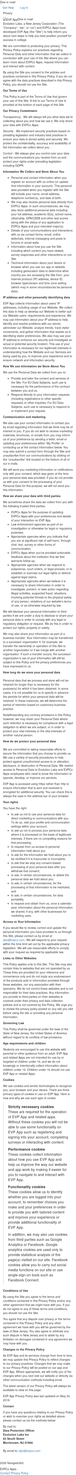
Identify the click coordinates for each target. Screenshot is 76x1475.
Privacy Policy (19, 1473)
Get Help (8, 7)
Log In (24, 7)
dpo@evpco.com (14, 940)
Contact (5, 1473)
